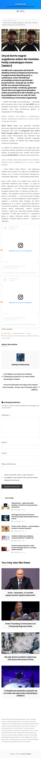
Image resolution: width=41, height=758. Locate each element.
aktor (5, 336)
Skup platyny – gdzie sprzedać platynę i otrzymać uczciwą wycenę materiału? (24, 505)
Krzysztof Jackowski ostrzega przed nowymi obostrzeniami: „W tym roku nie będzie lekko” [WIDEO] (20, 387)
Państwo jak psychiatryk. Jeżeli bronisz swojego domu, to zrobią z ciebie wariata (24, 547)
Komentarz (5, 415)
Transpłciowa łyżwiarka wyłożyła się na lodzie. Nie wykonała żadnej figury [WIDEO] (20, 693)
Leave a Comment (18, 333)
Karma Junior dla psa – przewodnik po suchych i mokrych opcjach (25, 527)
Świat (29, 333)
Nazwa (4, 442)
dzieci (23, 336)
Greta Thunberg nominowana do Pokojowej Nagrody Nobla (20, 624)
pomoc (4, 338)
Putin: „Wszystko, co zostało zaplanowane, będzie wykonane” (20, 593)
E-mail (4, 453)
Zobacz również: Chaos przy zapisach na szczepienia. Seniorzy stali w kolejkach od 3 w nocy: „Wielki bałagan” (20, 162)
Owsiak (36, 336)
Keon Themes (26, 754)
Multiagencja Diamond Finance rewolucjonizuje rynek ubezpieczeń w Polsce (24, 517)
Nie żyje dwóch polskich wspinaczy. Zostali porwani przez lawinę (20, 658)
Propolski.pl (20, 4)
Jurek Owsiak (30, 336)
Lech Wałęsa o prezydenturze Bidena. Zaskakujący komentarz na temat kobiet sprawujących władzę (19, 376)
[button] (20, 11)
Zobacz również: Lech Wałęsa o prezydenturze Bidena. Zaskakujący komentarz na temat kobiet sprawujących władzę (20, 118)
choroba (10, 336)
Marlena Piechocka (20, 364)
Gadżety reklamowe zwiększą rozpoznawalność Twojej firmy (22, 537)
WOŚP (8, 338)
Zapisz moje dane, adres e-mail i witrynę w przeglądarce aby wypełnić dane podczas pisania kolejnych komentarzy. (21, 477)
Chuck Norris (17, 336)
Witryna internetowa (8, 464)
